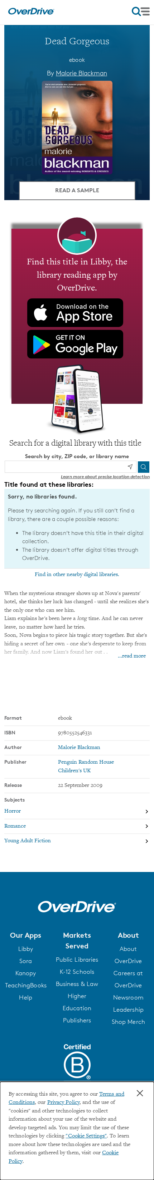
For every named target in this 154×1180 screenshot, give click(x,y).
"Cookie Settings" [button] (86, 1136)
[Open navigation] (141, 11)
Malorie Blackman (81, 73)
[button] (25, 935)
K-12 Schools (77, 971)
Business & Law (77, 983)
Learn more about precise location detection (105, 476)
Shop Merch (128, 1021)
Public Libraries (77, 959)
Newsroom (128, 997)
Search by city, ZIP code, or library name (77, 456)
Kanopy (25, 973)
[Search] (143, 467)
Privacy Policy (63, 1102)
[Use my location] (130, 466)
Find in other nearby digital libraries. (77, 574)
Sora (25, 961)
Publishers (77, 1020)
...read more (132, 656)
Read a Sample (77, 190)
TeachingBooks (26, 985)
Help (25, 997)
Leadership (128, 1009)
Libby (25, 948)
